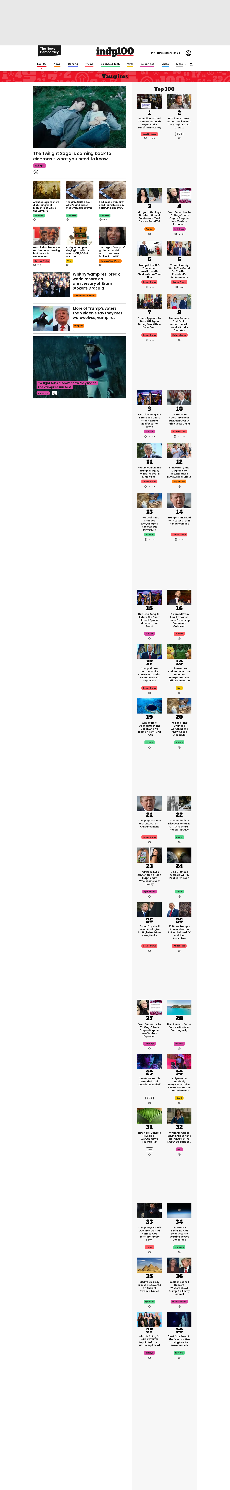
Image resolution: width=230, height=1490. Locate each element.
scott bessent (179, 431)
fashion (149, 229)
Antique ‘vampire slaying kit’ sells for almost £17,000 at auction (77, 252)
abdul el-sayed (149, 134)
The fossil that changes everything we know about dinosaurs (149, 523)
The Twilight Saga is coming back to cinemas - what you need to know (72, 156)
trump (149, 1247)
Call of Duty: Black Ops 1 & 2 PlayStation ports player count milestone (179, 1437)
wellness (179, 1043)
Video (165, 64)
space (179, 891)
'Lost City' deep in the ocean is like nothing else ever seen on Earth (179, 1341)
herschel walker (42, 261)
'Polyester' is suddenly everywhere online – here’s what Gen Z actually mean (179, 1084)
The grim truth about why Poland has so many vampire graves (79, 205)
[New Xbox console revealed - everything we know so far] (149, 1116)
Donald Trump (179, 534)
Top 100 (41, 64)
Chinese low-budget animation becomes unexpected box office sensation (179, 674)
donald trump (149, 282)
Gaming (73, 64)
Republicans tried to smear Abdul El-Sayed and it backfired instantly (149, 123)
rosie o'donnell (179, 1301)
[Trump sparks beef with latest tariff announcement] (179, 500)
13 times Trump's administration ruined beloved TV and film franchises (179, 932)
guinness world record (110, 261)
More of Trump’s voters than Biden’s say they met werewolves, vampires (97, 313)
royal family (179, 481)
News (57, 64)
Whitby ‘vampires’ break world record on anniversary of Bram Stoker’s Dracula (96, 281)
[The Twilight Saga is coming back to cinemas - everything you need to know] (79, 117)
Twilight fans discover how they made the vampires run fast (67, 385)
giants (179, 837)
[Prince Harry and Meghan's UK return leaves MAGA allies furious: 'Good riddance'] (179, 450)
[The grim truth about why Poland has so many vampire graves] (79, 190)
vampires (39, 215)
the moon (179, 1247)
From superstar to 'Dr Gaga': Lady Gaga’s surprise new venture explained (179, 218)
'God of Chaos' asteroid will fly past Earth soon (179, 874)
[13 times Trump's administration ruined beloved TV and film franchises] (179, 909)
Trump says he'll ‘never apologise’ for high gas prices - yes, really (149, 931)
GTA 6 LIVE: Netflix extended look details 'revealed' (149, 1081)
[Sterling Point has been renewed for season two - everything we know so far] (149, 1468)
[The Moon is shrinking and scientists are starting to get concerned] (179, 1210)
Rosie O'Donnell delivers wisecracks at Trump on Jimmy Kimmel (179, 1288)
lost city (179, 1353)
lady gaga (179, 229)
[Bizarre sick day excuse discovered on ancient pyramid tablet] (149, 1265)
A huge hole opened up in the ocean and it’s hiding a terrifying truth (149, 728)
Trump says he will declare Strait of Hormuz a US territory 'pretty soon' (149, 1233)
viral (69, 261)
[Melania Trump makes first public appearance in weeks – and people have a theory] (179, 301)
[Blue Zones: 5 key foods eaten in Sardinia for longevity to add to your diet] (179, 1007)
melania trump (179, 335)
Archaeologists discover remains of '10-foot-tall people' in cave (179, 825)
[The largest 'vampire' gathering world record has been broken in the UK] (112, 236)
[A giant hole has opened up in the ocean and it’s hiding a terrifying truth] (149, 706)
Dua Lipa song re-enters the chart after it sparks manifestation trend (149, 420)
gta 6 (179, 134)
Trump (89, 64)
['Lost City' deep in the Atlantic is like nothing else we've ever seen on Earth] (179, 1319)
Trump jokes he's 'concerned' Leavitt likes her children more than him (149, 271)
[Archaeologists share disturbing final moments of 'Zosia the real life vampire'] (46, 190)
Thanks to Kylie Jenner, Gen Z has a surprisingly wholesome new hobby (149, 878)
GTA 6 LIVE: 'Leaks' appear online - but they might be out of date (179, 123)
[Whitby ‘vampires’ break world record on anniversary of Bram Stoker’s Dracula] (51, 284)
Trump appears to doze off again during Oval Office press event (149, 323)
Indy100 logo (115, 52)
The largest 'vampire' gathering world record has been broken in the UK (112, 252)
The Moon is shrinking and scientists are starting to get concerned (179, 1233)
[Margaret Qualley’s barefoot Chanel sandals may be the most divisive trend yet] (149, 195)
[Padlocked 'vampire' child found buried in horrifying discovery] (112, 190)
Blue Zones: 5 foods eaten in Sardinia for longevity (179, 1027)
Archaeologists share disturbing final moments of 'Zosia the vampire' (46, 206)
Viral (130, 64)
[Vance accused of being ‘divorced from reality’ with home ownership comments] (179, 597)
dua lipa (149, 431)
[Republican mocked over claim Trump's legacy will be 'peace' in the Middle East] (149, 450)
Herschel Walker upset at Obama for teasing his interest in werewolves (46, 252)
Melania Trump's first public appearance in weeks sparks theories (179, 324)
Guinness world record (84, 295)
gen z (179, 1098)
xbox (149, 1149)
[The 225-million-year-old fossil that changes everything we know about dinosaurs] (149, 500)
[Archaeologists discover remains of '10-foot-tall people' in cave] (179, 803)
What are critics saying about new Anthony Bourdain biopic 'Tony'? (149, 1436)
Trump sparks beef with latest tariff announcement (179, 520)
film (179, 688)
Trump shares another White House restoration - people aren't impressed (149, 674)
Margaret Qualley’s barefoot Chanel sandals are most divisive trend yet (149, 217)
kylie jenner (149, 891)
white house (179, 946)
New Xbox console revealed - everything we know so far (149, 1137)
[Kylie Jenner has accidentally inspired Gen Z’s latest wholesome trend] (149, 855)
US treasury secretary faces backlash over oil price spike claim (179, 419)
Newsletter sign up (168, 53)
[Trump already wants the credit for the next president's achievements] (179, 248)
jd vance (179, 633)
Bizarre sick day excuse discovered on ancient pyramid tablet (149, 1286)
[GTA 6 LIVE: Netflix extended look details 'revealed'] (149, 1061)
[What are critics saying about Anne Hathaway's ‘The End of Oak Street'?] (179, 1116)
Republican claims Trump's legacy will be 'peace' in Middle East (149, 472)
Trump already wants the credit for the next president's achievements (179, 271)
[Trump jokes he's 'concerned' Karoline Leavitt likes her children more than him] (149, 248)
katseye (149, 1353)
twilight (39, 165)
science (149, 534)
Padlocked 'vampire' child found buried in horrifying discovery (111, 205)
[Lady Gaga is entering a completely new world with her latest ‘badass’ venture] (179, 195)
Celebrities (147, 64)
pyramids (149, 1301)
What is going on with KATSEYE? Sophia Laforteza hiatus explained (149, 1341)
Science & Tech (110, 64)
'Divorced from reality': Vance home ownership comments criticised (179, 620)
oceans (149, 742)
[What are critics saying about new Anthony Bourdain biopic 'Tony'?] (149, 1414)
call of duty (179, 1450)
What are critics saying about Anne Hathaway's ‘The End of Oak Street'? (179, 1137)
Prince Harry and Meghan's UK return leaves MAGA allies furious (179, 472)
